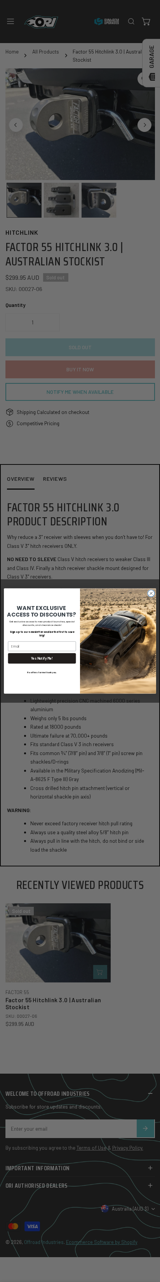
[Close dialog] (151, 593)
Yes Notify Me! (42, 658)
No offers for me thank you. (41, 672)
